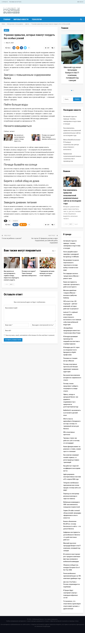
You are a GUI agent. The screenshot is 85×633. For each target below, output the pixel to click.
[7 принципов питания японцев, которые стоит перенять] (48, 262)
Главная (6, 19)
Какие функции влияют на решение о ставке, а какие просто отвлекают (72, 449)
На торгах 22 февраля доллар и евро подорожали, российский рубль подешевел (44, 240)
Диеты (6, 30)
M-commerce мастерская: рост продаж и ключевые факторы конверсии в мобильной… (73, 75)
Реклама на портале (15, 2)
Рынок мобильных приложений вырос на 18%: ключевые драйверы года (72, 576)
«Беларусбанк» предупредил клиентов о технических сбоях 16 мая (71, 330)
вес (9, 220)
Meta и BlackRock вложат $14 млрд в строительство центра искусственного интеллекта (71, 144)
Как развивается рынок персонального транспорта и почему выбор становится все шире (71, 265)
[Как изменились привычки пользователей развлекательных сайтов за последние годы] (72, 181)
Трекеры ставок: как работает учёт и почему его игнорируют (71, 440)
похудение (15, 220)
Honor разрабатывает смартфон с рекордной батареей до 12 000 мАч (71, 254)
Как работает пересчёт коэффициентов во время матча (71, 468)
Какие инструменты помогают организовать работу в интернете (71, 284)
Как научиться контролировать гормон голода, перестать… (19, 138)
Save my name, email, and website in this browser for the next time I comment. (30, 335)
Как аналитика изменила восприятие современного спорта (72, 377)
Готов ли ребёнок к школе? (12, 238)
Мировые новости (21, 19)
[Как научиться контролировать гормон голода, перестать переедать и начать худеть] (8, 137)
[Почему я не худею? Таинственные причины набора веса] (36, 137)
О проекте (5, 2)
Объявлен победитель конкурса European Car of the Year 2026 (71, 567)
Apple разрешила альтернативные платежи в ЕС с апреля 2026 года (72, 477)
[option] (73, 61)
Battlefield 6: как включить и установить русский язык (72, 412)
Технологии (37, 19)
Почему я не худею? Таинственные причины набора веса (49, 137)
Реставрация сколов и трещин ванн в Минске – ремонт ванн (71, 276)
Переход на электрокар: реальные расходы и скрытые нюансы (71, 496)
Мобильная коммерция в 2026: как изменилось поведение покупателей (71, 504)
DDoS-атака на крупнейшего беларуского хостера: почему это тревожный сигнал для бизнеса (72, 423)
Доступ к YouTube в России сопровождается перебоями (71, 584)
